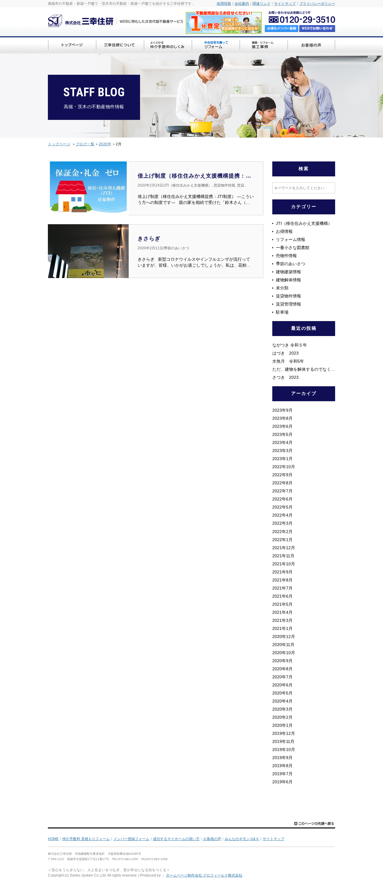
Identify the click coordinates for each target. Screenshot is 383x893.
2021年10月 (283, 563)
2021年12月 (283, 547)
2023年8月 (282, 418)
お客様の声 (212, 839)
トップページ (59, 144)
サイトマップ (285, 3)
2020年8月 (282, 668)
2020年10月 (283, 652)
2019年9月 (282, 757)
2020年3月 (282, 709)
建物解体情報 (288, 279)
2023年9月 (282, 410)
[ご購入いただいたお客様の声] (311, 45)
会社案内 (242, 3)
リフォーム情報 (290, 239)
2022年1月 (282, 539)
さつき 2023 (285, 377)
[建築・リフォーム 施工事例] (263, 45)
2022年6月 (282, 499)
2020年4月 (282, 701)
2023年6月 (282, 426)
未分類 (282, 288)
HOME (53, 839)
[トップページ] (72, 45)
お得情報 (284, 231)
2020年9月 (282, 660)
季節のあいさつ (290, 263)
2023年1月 (282, 458)
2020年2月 (282, 717)
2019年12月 (283, 733)
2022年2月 (282, 531)
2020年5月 (282, 693)
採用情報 (224, 3)
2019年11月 (283, 741)
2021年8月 (282, 580)
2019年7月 (282, 773)
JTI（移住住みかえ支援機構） (304, 223)
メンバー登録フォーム (131, 839)
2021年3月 (282, 620)
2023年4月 (282, 442)
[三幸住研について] (120, 45)
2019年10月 (283, 749)
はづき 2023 (289, 353)
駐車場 (282, 312)
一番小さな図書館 (292, 247)
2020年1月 (282, 725)
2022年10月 (283, 466)
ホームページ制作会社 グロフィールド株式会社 (204, 875)
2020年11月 (283, 644)
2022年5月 (282, 507)
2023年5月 (282, 434)
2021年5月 (282, 604)
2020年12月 (283, 636)
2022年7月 (282, 491)
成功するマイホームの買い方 (176, 839)
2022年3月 (282, 523)
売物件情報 (286, 255)
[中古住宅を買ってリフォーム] (215, 45)
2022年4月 (282, 515)
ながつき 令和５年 (289, 345)
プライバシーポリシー (317, 3)
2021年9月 (282, 572)
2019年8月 (282, 765)
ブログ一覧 (85, 144)
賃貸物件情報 (288, 296)
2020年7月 (282, 676)
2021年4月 (282, 612)
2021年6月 (282, 596)
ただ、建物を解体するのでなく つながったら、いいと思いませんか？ (303, 369)
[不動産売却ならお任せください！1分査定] (224, 30)
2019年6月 (282, 781)
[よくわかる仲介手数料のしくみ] (168, 45)
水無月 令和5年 (288, 361)
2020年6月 (282, 685)
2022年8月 (282, 482)
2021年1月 (282, 628)
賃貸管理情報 (288, 304)
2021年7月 (282, 588)
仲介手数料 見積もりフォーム (86, 839)
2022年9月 (282, 474)
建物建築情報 (288, 271)
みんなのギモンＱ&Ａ (242, 839)
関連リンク (261, 3)
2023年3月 (282, 450)
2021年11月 (283, 555)
